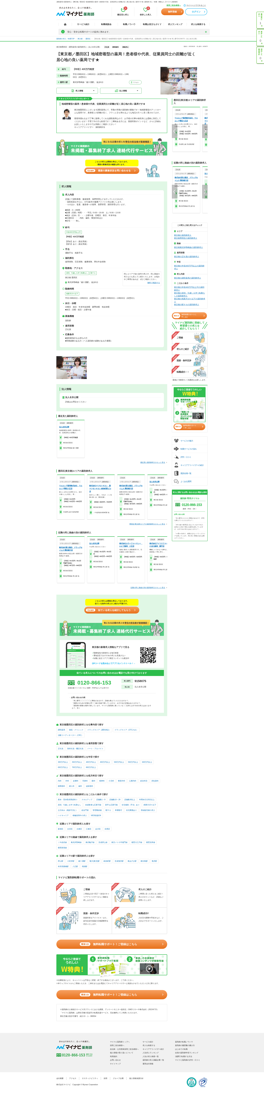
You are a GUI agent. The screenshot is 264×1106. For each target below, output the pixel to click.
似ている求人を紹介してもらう (109, 610)
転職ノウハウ (129, 24)
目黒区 (107, 829)
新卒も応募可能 (111, 805)
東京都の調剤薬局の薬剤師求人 (187, 278)
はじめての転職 (181, 1049)
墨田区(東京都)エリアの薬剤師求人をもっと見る (147, 524)
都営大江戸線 (136, 842)
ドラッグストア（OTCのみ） (126, 730)
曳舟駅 (154, 861)
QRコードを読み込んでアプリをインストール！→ (113, 663)
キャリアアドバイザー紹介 (153, 1049)
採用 (105, 1078)
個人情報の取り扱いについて (121, 1053)
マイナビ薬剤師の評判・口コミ (187, 1060)
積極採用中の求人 (80, 815)
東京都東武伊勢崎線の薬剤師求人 (188, 247)
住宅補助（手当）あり (131, 805)
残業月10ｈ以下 (72, 294)
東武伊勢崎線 (76, 842)
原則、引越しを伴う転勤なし (77, 273)
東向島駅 (144, 861)
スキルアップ (87, 800)
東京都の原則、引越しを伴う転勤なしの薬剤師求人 (189, 294)
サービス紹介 (83, 24)
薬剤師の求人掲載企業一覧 (153, 1060)
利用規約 (113, 1056)
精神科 (102, 781)
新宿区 (60, 829)
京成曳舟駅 (119, 861)
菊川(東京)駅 (95, 861)
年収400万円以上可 (73, 232)
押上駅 (60, 861)
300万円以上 (63, 762)
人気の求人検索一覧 (151, 1056)
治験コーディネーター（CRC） (70, 735)
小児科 (111, 781)
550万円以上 (133, 762)
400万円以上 (91, 762)
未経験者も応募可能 (93, 805)
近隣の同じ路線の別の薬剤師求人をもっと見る (147, 588)
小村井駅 (70, 861)
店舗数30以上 (129, 800)
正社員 (60, 749)
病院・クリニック (76, 730)
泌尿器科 (89, 786)
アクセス (136, 82)
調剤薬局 (61, 730)
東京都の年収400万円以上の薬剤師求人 (189, 267)
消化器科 (155, 781)
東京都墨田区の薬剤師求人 (185, 238)
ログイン (196, 11)
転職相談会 (106, 24)
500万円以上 (119, 762)
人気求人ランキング (151, 1053)
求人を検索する (198, 24)
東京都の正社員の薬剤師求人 (186, 256)
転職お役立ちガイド (152, 24)
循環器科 (61, 786)
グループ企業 (118, 1078)
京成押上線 (102, 842)
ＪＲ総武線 (62, 842)
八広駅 (75, 866)
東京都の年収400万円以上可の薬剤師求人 (189, 288)
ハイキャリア (63, 815)
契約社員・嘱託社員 (75, 749)
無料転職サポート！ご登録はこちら (109, 944)
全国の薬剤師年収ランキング (186, 1053)
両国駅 (84, 866)
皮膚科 (75, 781)
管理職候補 (97, 810)
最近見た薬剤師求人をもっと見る (152, 462)
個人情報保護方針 (136, 1078)
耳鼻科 (85, 781)
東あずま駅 (132, 861)
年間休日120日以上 (147, 800)
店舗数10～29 (114, 800)
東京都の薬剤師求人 (182, 235)
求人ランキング (175, 24)
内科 (59, 781)
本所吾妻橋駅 (63, 866)
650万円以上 (63, 767)
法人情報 (123, 91)
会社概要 (60, 1078)
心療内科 (132, 781)
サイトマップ (115, 1064)
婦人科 (71, 786)
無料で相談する (153, 283)
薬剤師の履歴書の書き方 (185, 1045)
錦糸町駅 (107, 861)
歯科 (80, 786)
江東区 (88, 829)
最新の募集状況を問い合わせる (109, 170)
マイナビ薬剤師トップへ (120, 1042)
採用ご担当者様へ (174, 5)
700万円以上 (77, 767)
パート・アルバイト (95, 749)
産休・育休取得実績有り (68, 800)
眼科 (93, 781)
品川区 (98, 829)
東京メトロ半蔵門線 (119, 842)
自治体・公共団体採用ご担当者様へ (124, 1049)
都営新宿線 (62, 848)
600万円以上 (147, 762)
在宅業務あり (131, 810)
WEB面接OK (96, 815)
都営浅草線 (150, 842)
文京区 (70, 829)
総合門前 (85, 810)
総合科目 (143, 781)
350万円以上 (77, 762)
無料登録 (172, 11)
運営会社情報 (148, 1064)
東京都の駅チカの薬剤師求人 (186, 304)
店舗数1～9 (100, 800)
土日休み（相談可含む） (68, 810)
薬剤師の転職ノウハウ (184, 1042)
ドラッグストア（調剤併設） (99, 730)
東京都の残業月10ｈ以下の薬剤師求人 (189, 300)
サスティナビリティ (90, 1078)
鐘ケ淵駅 (82, 861)
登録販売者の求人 (148, 810)
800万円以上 (91, 767)
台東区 (79, 829)
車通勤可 (118, 810)
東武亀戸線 (90, 842)
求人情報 (79, 91)
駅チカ (93, 273)
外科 (67, 781)
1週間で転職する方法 (183, 1056)
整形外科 (121, 781)
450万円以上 (105, 762)
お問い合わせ (115, 1060)
